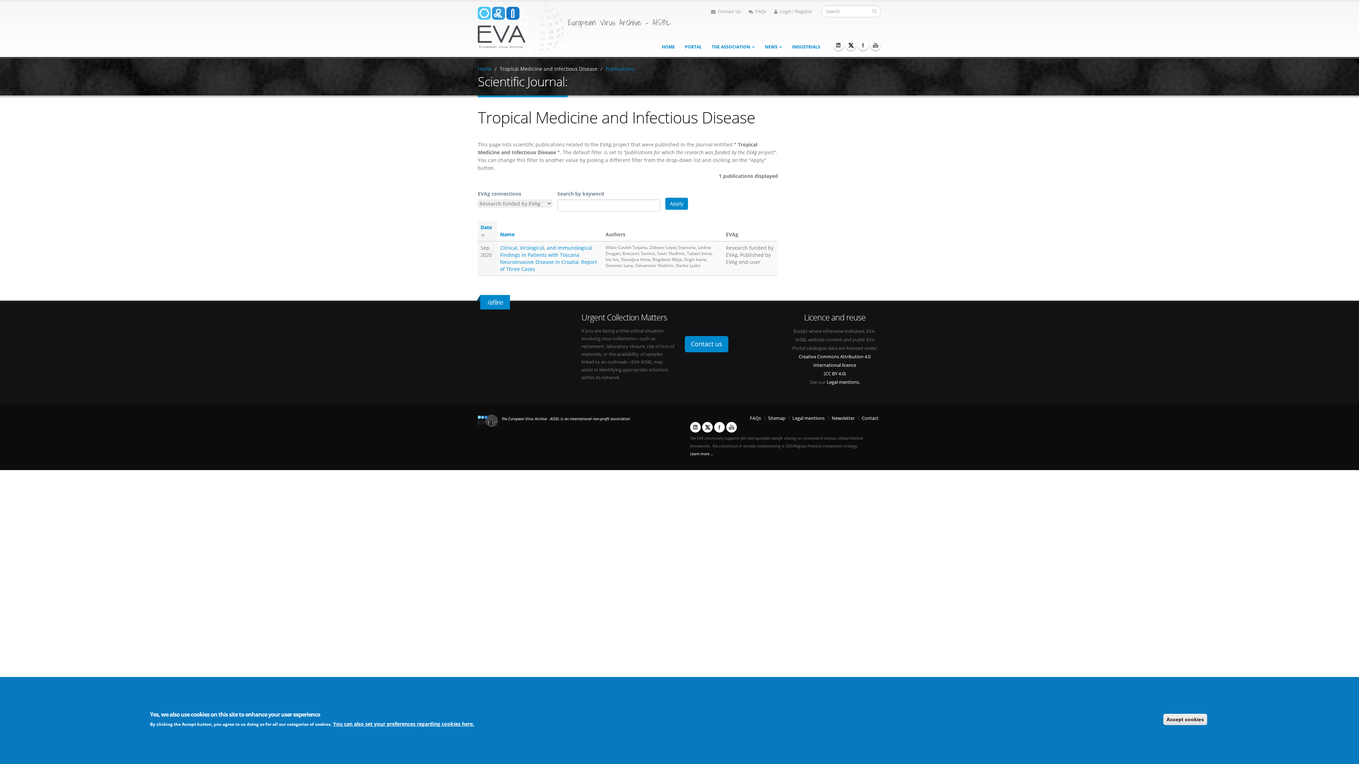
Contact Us (729, 11)
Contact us (706, 344)
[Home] (521, 27)
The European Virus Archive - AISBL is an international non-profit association (565, 418)
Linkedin (838, 45)
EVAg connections (499, 193)
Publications (620, 68)
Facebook (863, 45)
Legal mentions (808, 418)
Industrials (806, 47)
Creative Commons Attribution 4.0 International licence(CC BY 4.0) (835, 365)
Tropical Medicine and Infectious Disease (548, 68)
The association (731, 47)
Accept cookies (1185, 719)
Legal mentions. (843, 382)
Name (507, 234)
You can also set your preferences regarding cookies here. (403, 723)
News (771, 47)
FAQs (760, 11)
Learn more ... (701, 453)
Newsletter (843, 418)
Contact (870, 418)
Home (668, 47)
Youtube (875, 45)
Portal (693, 47)
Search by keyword (580, 193)
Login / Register (796, 11)
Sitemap (776, 418)
